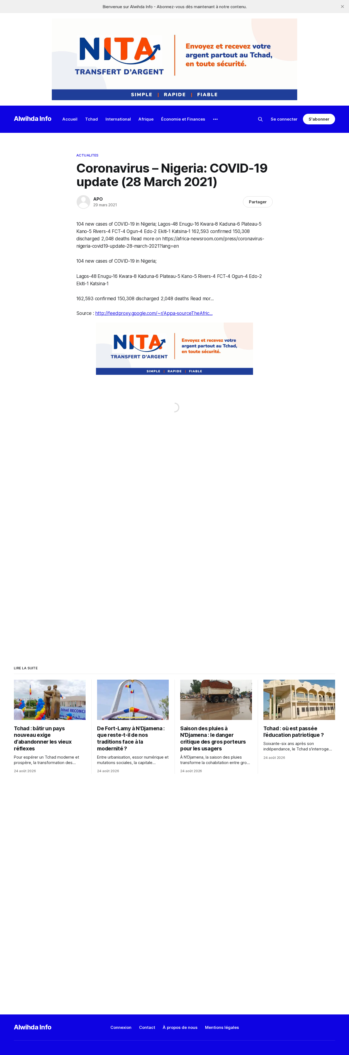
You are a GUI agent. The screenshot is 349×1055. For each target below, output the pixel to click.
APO (98, 199)
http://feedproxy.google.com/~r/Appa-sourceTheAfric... (153, 313)
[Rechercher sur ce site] (260, 119)
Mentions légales (222, 1027)
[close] (342, 6)
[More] (215, 119)
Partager (258, 201)
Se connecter (284, 119)
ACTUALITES (87, 155)
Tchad (91, 119)
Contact (147, 1027)
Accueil (69, 119)
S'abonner (319, 119)
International (118, 119)
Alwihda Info (33, 118)
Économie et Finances (183, 119)
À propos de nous (180, 1027)
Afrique (146, 119)
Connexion (120, 1027)
